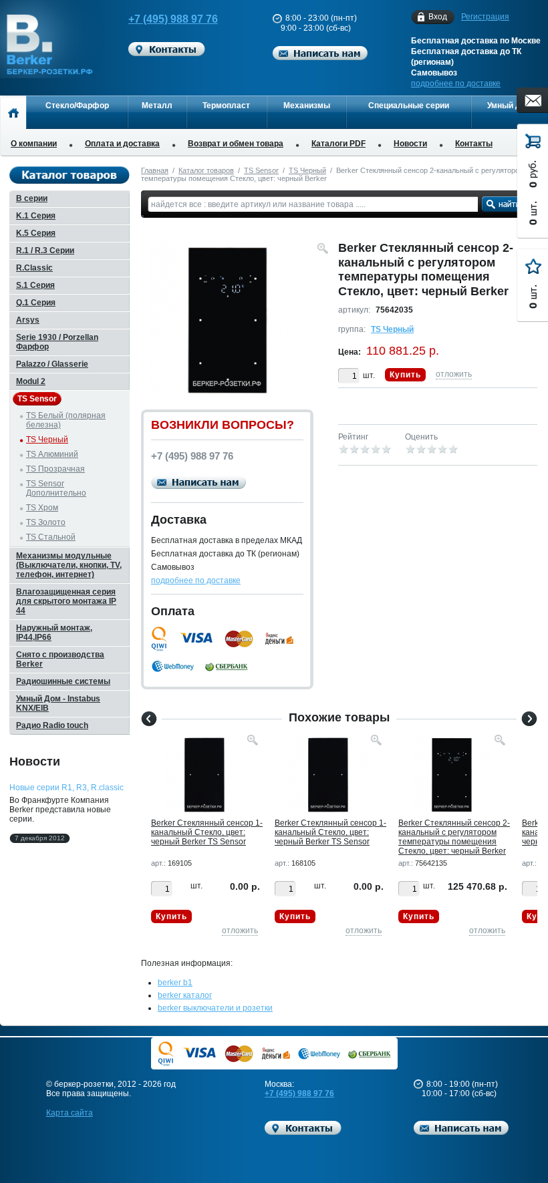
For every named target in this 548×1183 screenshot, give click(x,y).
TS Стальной (51, 537)
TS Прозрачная (55, 469)
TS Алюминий (52, 454)
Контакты (474, 143)
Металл (157, 105)
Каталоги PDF (338, 143)
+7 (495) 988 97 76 (173, 19)
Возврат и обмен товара (235, 143)
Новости (410, 143)
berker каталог (185, 995)
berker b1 (175, 982)
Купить (405, 374)
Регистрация (485, 16)
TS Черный (307, 170)
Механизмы (306, 105)
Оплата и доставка (122, 143)
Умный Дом (509, 105)
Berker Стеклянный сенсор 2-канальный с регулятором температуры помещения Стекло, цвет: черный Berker (454, 837)
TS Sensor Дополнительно (56, 488)
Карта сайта (69, 1113)
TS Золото (45, 522)
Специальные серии (408, 105)
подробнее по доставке (456, 83)
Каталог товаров (206, 170)
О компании (34, 143)
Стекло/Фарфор (77, 105)
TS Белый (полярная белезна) (66, 420)
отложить (454, 374)
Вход (437, 16)
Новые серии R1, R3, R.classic (66, 787)
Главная (154, 170)
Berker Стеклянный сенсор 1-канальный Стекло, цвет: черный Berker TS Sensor (207, 832)
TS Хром (42, 507)
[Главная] (13, 112)
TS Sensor (261, 170)
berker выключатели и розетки (215, 1008)
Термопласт (226, 105)
